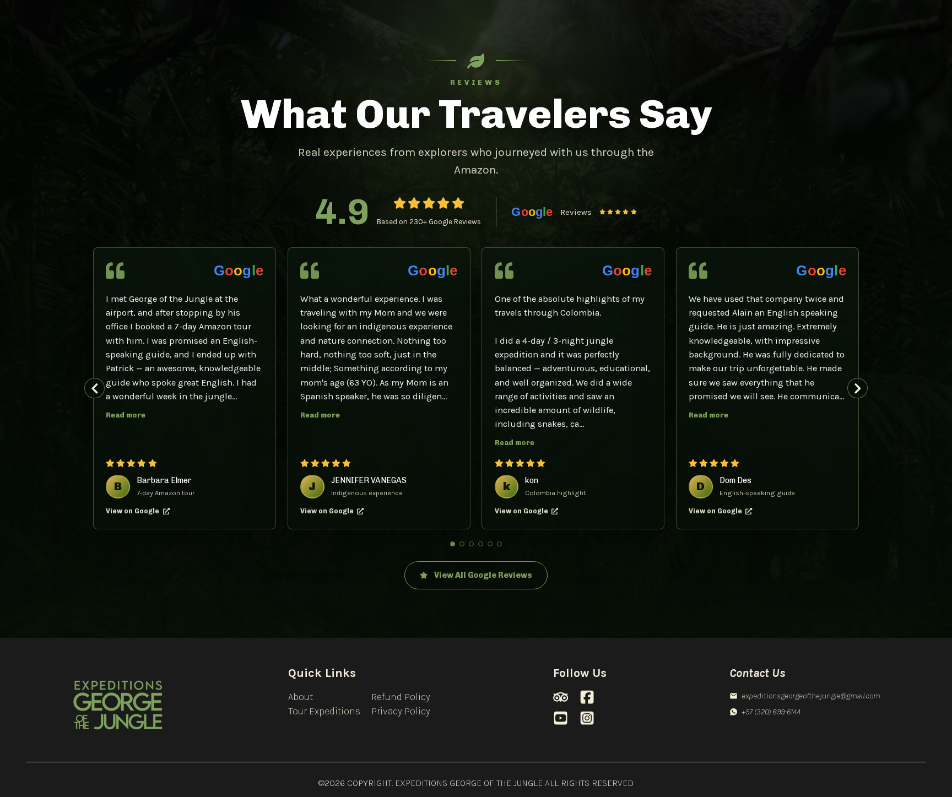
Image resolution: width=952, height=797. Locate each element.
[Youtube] (560, 718)
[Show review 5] (490, 544)
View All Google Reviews (483, 575)
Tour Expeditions (324, 711)
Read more (125, 415)
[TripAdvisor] (560, 697)
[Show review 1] (453, 544)
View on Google (132, 511)
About (300, 696)
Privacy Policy (400, 711)
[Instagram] (587, 718)
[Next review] (857, 388)
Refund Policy (400, 696)
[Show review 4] (481, 544)
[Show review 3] (471, 544)
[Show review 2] (462, 544)
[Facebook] (587, 697)
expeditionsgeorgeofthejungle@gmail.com (811, 696)
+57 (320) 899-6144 (771, 712)
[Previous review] (94, 388)
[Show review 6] (499, 544)
